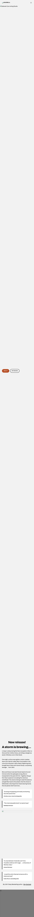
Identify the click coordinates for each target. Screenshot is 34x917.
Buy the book (27, 884)
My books (15, 370)
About (6, 370)
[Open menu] (31, 3)
